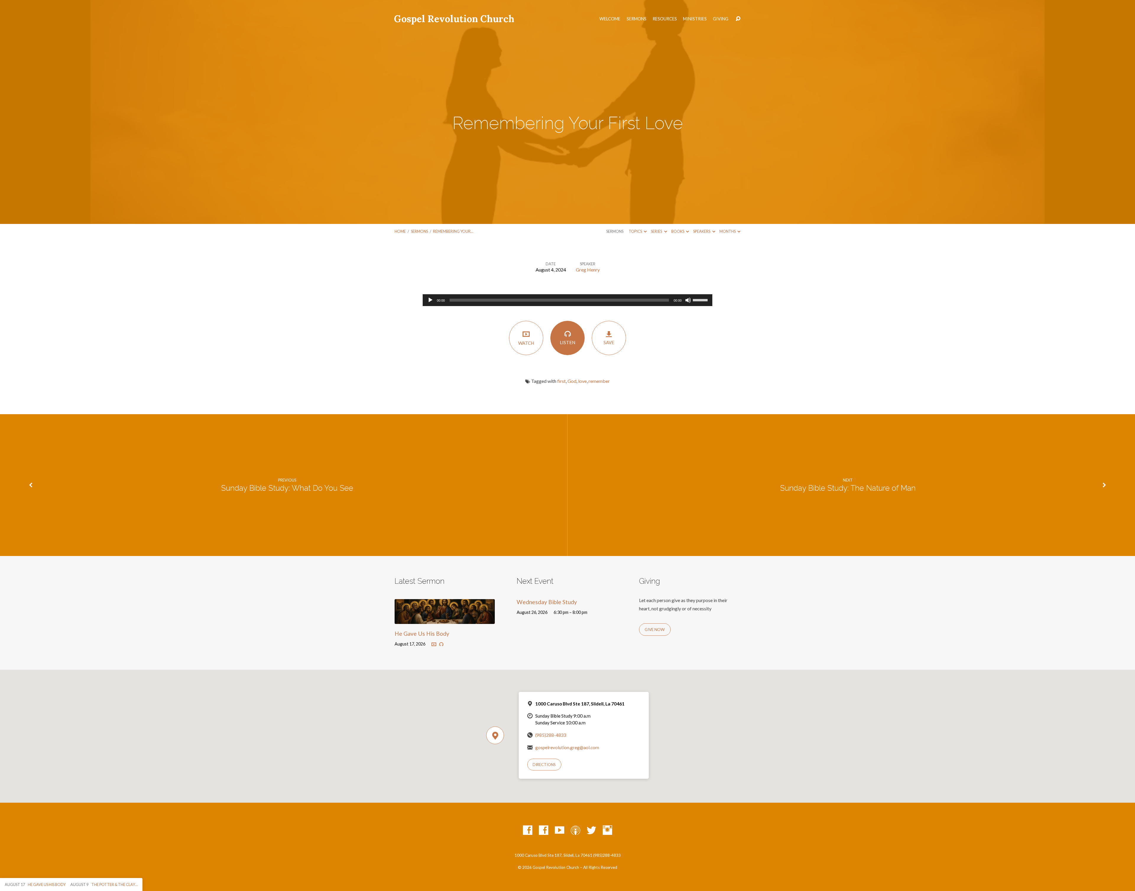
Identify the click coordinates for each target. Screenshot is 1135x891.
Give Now (655, 629)
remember (599, 381)
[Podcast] (575, 830)
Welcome (609, 19)
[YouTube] (559, 830)
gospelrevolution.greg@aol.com (567, 747)
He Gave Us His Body (422, 633)
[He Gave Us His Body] (445, 619)
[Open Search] (738, 19)
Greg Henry (588, 269)
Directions (544, 764)
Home (400, 231)
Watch (526, 343)
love (582, 381)
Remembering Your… (453, 231)
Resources (665, 19)
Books (678, 231)
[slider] (701, 299)
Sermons (636, 19)
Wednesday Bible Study (547, 602)
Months (727, 231)
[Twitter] (591, 830)
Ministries (695, 19)
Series (657, 231)
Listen (567, 342)
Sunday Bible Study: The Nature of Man (848, 488)
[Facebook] (527, 830)
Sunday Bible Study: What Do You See (287, 488)
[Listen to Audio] (441, 644)
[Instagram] (607, 830)
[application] (567, 300)
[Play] (430, 300)
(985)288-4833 (550, 735)
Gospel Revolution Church (454, 19)
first (561, 381)
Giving (720, 19)
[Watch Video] (434, 644)
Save (609, 342)
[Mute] (688, 300)
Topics (636, 231)
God (572, 381)
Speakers (702, 231)
